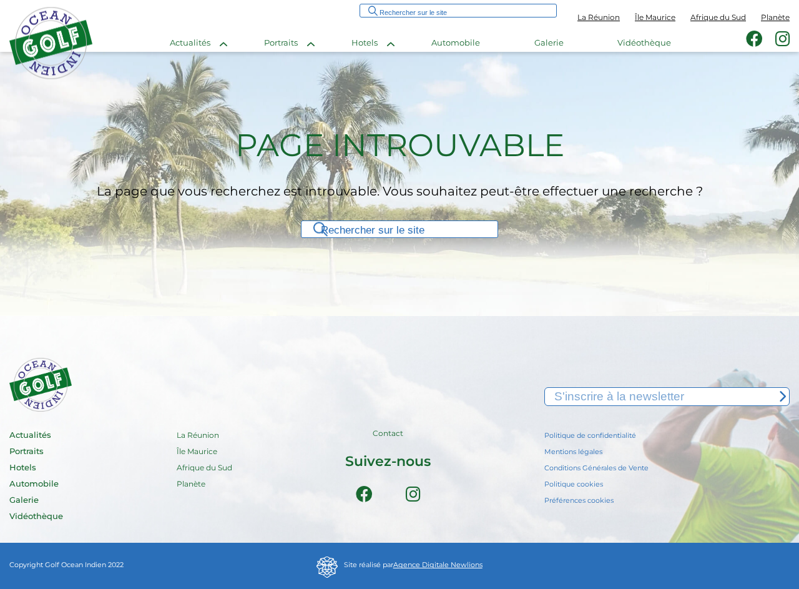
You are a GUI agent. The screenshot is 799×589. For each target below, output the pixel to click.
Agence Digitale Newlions (438, 565)
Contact (388, 434)
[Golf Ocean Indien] (50, 78)
